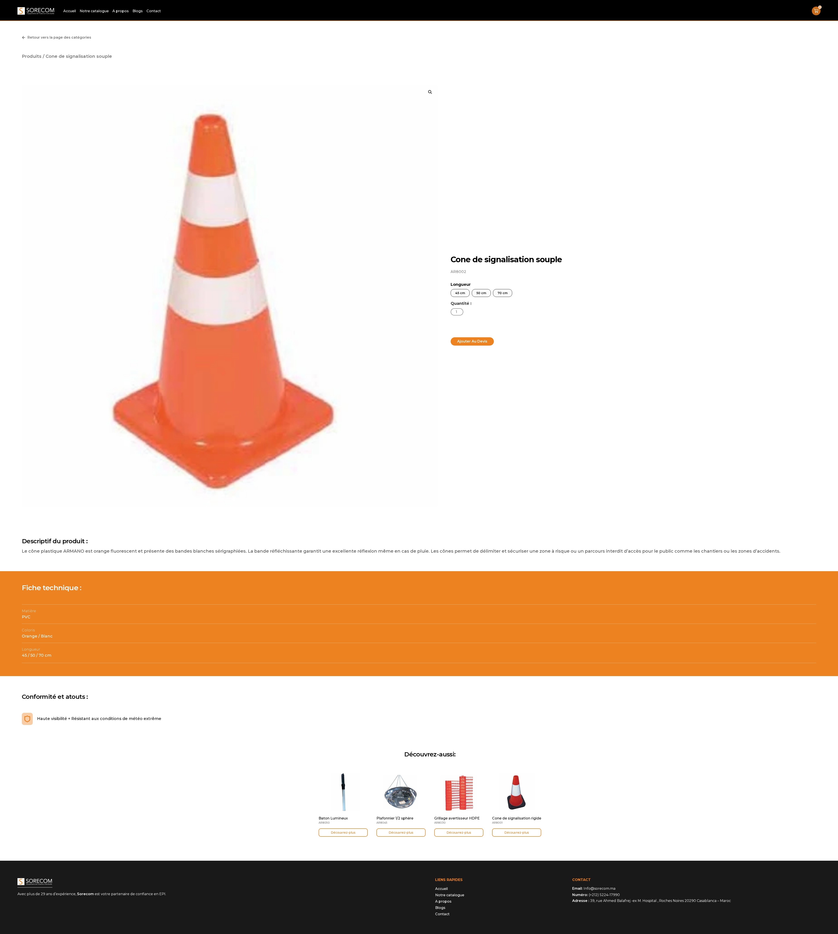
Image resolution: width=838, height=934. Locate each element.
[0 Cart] (816, 11)
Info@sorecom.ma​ (599, 888)
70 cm (503, 293)
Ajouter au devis (472, 341)
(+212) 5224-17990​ (604, 895)
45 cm (460, 293)
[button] (430, 92)
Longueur (461, 284)
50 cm (481, 293)
